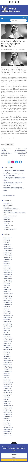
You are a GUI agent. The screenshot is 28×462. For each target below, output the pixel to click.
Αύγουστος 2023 (8, 304)
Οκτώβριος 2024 (8, 278)
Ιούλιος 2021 (7, 351)
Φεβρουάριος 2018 (8, 427)
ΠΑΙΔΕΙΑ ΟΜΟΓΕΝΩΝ (9, 216)
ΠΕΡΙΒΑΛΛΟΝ (7, 218)
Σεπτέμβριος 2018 (8, 414)
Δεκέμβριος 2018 (8, 409)
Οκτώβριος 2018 (8, 412)
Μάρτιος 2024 (7, 291)
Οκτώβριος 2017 (8, 435)
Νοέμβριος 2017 (7, 433)
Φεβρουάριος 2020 (8, 382)
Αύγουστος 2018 (8, 416)
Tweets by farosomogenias (8, 195)
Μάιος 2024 (6, 287)
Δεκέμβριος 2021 (8, 341)
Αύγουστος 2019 (8, 394)
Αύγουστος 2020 (8, 371)
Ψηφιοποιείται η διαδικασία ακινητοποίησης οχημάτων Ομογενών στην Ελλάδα (6, 152)
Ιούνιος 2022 (7, 330)
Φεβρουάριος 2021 (8, 360)
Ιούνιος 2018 (7, 420)
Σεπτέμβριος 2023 (8, 302)
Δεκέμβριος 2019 (8, 386)
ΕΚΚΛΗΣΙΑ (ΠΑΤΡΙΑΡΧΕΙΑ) (10, 209)
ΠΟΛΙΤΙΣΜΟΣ (21, 49)
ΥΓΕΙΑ (5, 227)
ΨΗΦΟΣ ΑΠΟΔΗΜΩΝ (9, 229)
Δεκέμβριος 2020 (8, 364)
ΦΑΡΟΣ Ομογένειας (14, 10)
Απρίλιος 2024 (7, 289)
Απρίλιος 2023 (7, 311)
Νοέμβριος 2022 (7, 321)
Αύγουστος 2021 (8, 349)
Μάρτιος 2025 (7, 269)
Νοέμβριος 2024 (7, 276)
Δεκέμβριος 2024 (8, 274)
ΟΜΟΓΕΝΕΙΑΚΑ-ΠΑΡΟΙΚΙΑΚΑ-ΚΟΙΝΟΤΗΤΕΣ (15, 212)
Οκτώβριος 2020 (8, 368)
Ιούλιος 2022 (7, 328)
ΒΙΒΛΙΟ (5, 207)
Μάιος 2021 (6, 354)
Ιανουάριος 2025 (8, 272)
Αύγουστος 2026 (8, 237)
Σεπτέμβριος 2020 (8, 369)
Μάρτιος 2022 (7, 336)
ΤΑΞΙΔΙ (5, 223)
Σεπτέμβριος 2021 (8, 347)
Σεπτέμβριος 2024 (8, 280)
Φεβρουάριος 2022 (8, 338)
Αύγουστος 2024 (8, 282)
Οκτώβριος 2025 (8, 255)
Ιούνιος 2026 (7, 241)
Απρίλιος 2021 (7, 356)
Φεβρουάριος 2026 (8, 248)
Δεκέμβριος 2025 (8, 252)
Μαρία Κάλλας (9, 144)
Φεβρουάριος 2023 (8, 315)
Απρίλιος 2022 (7, 334)
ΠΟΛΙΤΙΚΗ (6, 219)
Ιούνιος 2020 (7, 375)
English (24, 17)
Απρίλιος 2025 (7, 267)
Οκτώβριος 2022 (8, 323)
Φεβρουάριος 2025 (8, 270)
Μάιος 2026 (6, 242)
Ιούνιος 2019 (7, 397)
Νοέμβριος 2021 (7, 343)
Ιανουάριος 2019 (8, 407)
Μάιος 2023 (6, 310)
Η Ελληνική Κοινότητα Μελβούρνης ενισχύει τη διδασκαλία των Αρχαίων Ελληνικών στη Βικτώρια (14, 179)
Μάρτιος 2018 (7, 425)
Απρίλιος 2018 (7, 424)
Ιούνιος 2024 (7, 285)
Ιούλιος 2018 (7, 418)
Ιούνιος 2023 (7, 308)
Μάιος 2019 (6, 399)
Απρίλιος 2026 (7, 244)
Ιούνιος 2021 (7, 353)
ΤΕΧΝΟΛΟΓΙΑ (7, 225)
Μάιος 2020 (6, 377)
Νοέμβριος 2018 (7, 410)
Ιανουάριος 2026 (8, 250)
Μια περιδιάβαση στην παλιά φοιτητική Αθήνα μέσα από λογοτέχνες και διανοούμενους (13, 184)
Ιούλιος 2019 (7, 396)
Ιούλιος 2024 (7, 283)
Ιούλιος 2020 (7, 373)
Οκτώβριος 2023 (8, 300)
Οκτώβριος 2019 (8, 390)
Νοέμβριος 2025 (7, 254)
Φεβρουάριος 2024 (8, 293)
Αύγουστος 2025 (8, 259)
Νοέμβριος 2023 (7, 298)
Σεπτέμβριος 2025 (8, 257)
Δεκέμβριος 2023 (8, 297)
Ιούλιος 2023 (7, 306)
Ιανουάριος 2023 (8, 317)
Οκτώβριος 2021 (8, 345)
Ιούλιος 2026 (7, 239)
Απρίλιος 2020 (7, 379)
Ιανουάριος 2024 (8, 295)
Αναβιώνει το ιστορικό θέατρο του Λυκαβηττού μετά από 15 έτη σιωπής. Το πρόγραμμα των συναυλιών (21, 152)
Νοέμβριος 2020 (7, 366)
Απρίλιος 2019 (7, 401)
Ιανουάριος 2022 (8, 340)
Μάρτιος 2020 (7, 381)
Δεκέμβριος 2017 (8, 431)
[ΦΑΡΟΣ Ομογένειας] (5, 8)
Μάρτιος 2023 (7, 313)
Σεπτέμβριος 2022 (8, 325)
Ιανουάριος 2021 (8, 362)
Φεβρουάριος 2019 (8, 405)
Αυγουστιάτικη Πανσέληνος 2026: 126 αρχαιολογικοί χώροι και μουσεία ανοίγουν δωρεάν (14, 188)
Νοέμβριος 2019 (7, 388)
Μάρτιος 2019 (7, 403)
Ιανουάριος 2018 (8, 429)
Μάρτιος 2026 (7, 246)
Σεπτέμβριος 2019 (8, 392)
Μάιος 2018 (6, 422)
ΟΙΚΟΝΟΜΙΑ (7, 210)
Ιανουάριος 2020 (8, 384)
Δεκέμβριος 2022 (8, 319)
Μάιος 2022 (6, 332)
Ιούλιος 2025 (7, 261)
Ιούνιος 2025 (7, 263)
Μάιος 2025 (6, 265)
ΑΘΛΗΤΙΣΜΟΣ (7, 205)
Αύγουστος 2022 (8, 326)
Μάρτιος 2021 (7, 358)
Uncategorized (7, 203)
